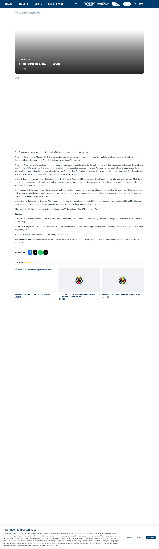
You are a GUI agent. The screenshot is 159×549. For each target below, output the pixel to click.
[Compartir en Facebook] (30, 252)
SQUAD (8, 4)
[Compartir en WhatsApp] (40, 252)
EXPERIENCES (55, 4)
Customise (129, 537)
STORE (38, 4)
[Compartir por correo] (45, 252)
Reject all (140, 537)
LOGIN (127, 4)
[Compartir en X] (35, 252)
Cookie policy (54, 546)
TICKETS (23, 4)
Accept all (150, 537)
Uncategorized (24, 59)
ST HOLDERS (138, 4)
